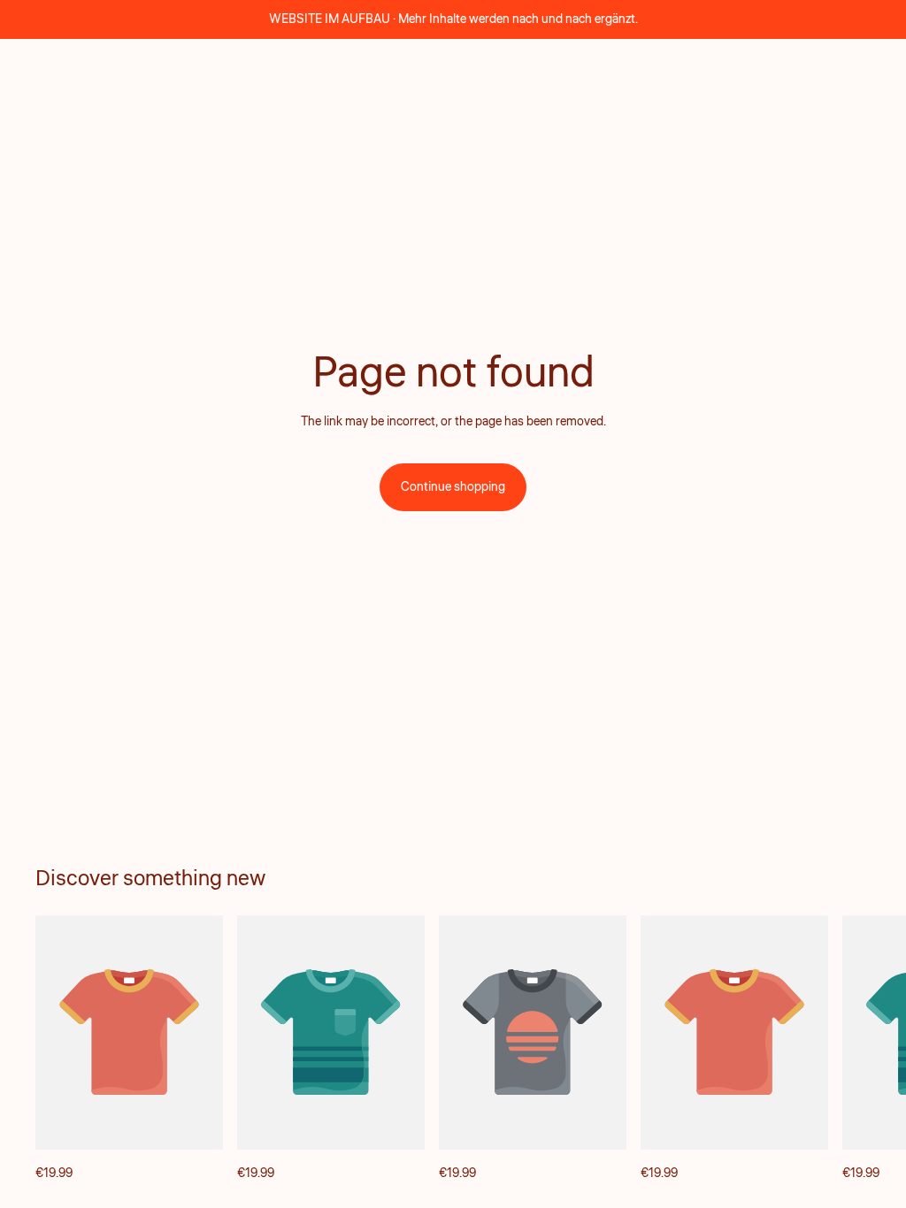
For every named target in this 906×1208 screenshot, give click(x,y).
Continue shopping (453, 487)
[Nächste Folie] (851, 1049)
